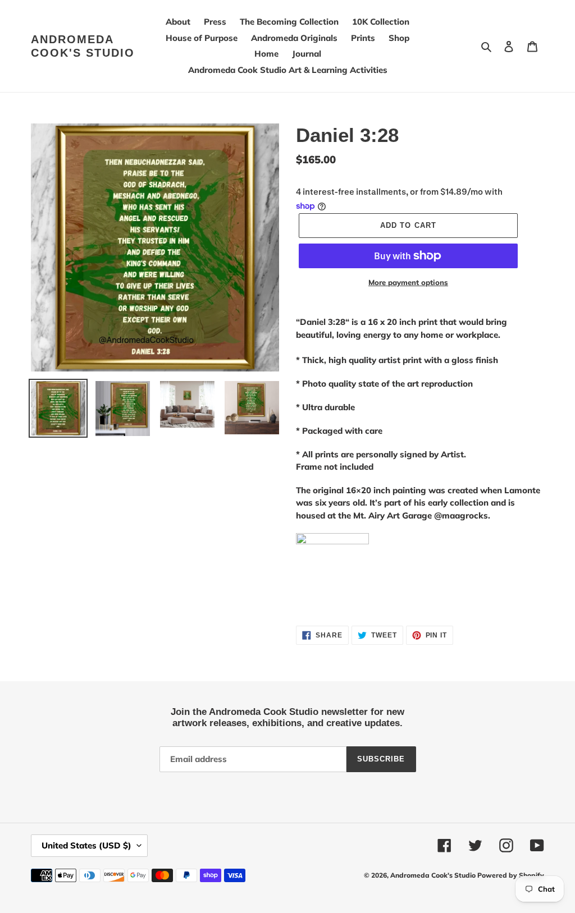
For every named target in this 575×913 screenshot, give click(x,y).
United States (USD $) (86, 845)
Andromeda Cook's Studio (83, 46)
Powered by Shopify (510, 875)
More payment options (408, 282)
